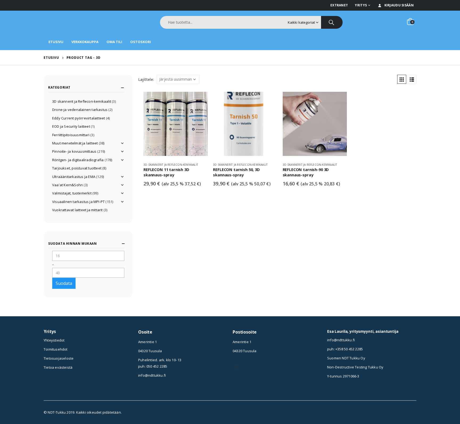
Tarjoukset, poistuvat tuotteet (76, 168)
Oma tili (114, 41)
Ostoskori (140, 41)
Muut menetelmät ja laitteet (75, 143)
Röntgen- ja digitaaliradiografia (78, 159)
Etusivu (55, 41)
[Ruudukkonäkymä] (401, 79)
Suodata (64, 283)
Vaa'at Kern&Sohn (67, 184)
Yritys (361, 5)
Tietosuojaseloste (58, 358)
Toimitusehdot (56, 349)
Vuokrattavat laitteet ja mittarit (77, 209)
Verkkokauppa (84, 41)
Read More (199, 100)
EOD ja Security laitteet (71, 126)
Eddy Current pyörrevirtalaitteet (78, 118)
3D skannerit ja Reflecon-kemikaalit (170, 165)
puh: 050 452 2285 (152, 366)
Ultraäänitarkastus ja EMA (73, 176)
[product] (175, 125)
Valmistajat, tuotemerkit (72, 193)
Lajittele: (146, 79)
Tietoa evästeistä (58, 367)
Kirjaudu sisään (399, 5)
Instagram (237, 367)
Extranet (339, 5)
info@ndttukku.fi (152, 375)
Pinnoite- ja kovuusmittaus (74, 151)
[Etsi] (332, 22)
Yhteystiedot (54, 340)
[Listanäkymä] (411, 79)
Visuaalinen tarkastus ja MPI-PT (78, 201)
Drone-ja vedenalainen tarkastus (80, 109)
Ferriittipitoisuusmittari (70, 134)
